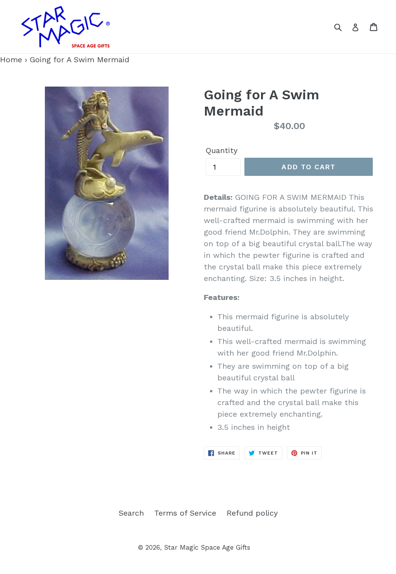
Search (131, 513)
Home (11, 59)
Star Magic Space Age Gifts (207, 547)
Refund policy (252, 513)
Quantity (221, 150)
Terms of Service (185, 513)
